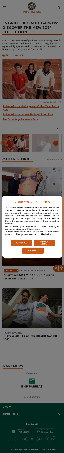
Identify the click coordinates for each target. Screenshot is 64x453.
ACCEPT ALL (33, 251)
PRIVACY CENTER (44, 243)
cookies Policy (44, 234)
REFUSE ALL (21, 243)
